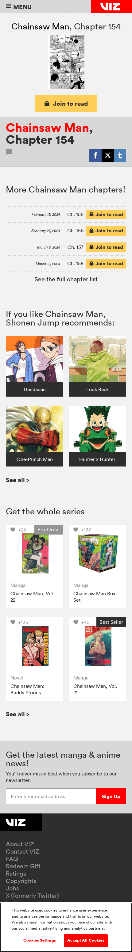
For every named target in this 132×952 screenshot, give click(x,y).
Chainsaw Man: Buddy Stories (27, 689)
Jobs (12, 888)
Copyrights (21, 881)
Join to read (70, 103)
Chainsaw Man (40, 26)
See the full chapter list (66, 279)
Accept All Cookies (85, 940)
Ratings (16, 873)
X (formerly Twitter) (32, 895)
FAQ (12, 859)
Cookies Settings (39, 940)
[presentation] (34, 553)
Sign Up (111, 796)
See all (17, 480)
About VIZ (20, 844)
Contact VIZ (22, 851)
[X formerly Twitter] (108, 155)
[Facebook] (95, 155)
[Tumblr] (120, 155)
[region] (66, 927)
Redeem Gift (23, 866)
